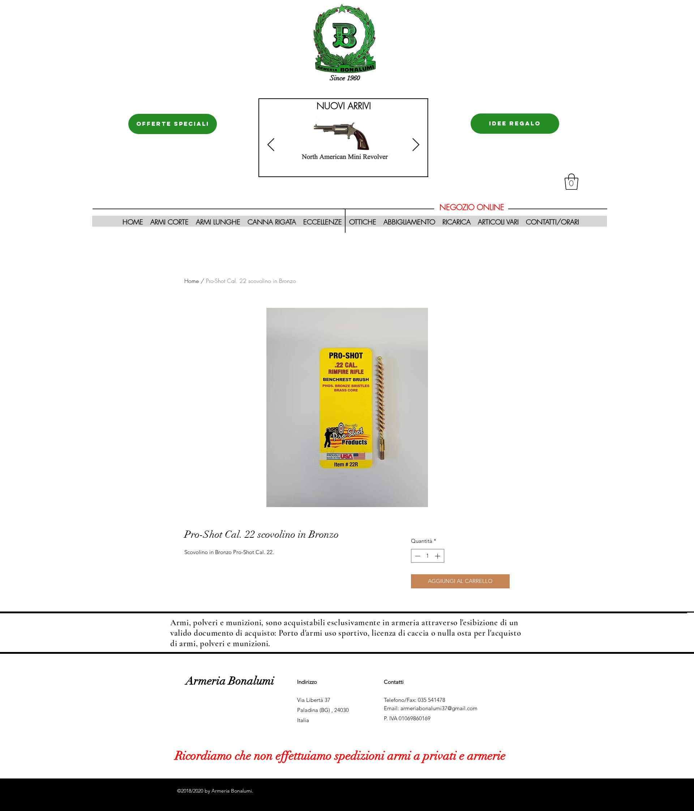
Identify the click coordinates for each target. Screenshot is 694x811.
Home (191, 281)
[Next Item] (416, 145)
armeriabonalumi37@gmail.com (438, 708)
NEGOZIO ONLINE (472, 207)
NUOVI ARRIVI (344, 106)
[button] (571, 181)
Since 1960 (345, 78)
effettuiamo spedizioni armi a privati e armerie (389, 755)
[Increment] (438, 556)
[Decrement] (417, 556)
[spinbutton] (427, 556)
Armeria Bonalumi (230, 681)
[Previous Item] (271, 145)
